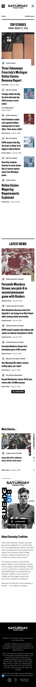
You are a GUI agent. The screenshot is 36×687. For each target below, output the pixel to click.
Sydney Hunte (6, 301)
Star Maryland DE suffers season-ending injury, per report (15, 364)
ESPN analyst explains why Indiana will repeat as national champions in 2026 (18, 331)
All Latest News (18, 391)
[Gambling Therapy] (24, 680)
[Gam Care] (15, 680)
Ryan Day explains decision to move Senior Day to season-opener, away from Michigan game (11, 169)
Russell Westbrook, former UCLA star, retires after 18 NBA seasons (17, 381)
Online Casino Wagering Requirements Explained (10, 191)
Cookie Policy (19, 640)
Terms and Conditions (26, 638)
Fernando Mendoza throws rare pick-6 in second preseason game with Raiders (14, 290)
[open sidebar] (3, 6)
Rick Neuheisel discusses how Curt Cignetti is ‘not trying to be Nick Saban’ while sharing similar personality (18, 313)
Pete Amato (5, 202)
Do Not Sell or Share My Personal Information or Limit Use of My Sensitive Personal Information (18, 674)
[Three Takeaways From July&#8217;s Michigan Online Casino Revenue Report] (18, 49)
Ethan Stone (6, 133)
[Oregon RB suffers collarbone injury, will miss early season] (16, 444)
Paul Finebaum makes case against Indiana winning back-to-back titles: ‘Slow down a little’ (12, 124)
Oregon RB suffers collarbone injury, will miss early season (12, 459)
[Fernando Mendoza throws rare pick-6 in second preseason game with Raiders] (18, 265)
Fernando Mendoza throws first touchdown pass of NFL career (14, 348)
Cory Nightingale (7, 108)
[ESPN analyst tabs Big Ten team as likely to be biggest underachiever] (29, 142)
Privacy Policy (13, 638)
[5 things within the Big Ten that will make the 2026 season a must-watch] (29, 93)
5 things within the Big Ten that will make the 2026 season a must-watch (11, 98)
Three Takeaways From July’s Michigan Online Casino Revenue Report (14, 74)
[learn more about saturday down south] (18, 501)
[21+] (10, 680)
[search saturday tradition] (32, 6)
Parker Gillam (6, 153)
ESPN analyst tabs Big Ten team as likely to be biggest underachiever (11, 145)
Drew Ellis (5, 85)
